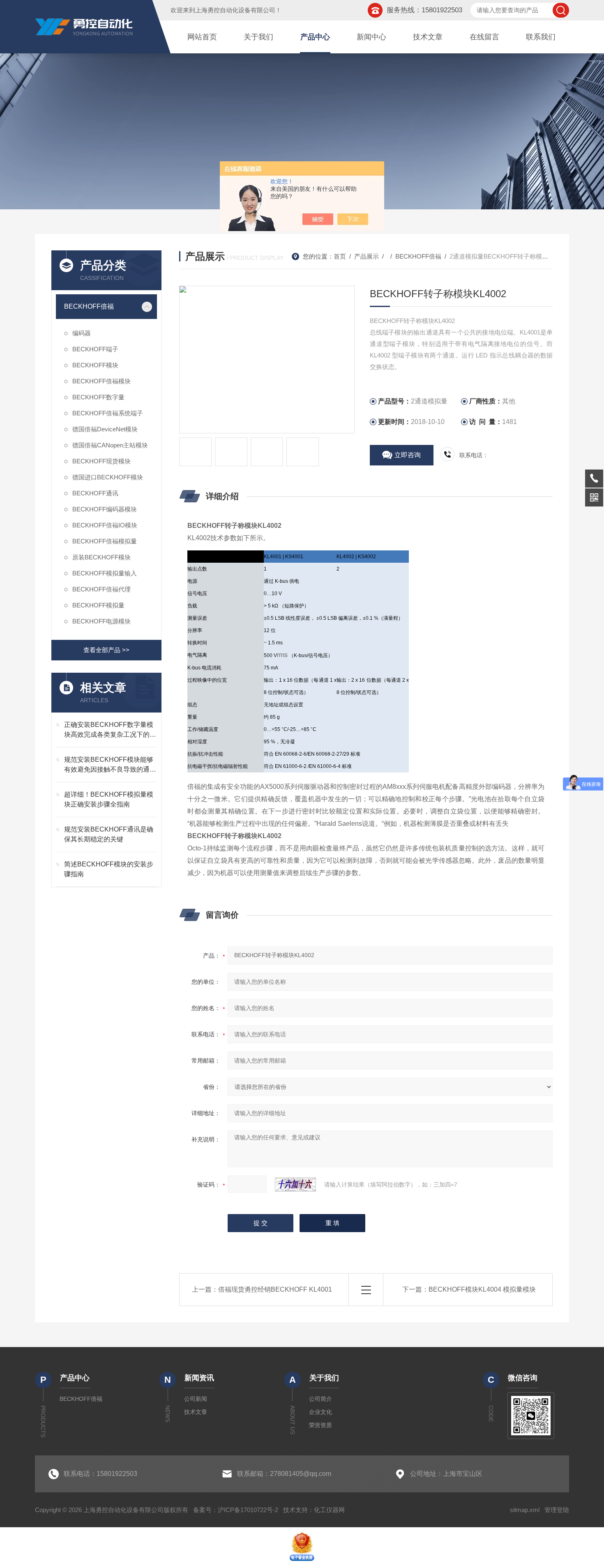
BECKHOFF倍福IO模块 (104, 525)
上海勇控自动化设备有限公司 (235, 10)
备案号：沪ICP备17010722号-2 (235, 1509)
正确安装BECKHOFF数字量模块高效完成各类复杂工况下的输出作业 (110, 730)
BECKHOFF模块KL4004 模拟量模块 (482, 1289)
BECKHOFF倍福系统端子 (107, 413)
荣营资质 (320, 1425)
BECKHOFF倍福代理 (101, 589)
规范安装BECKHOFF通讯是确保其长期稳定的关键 (108, 834)
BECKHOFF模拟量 (98, 605)
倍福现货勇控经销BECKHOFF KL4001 (275, 1289)
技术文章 (428, 37)
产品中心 (315, 37)
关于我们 (258, 37)
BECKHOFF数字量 (98, 397)
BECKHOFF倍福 (89, 306)
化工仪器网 (329, 1509)
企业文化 (320, 1412)
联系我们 (541, 37)
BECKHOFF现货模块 (101, 461)
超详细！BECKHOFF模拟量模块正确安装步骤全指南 (108, 799)
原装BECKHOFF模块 (101, 557)
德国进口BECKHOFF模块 (107, 477)
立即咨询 (407, 454)
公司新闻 (195, 1398)
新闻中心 (371, 37)
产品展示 (366, 256)
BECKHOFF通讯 (95, 493)
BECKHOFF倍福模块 (101, 381)
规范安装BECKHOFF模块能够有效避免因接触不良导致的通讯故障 (110, 765)
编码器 (81, 333)
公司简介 (320, 1398)
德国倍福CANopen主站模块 (110, 445)
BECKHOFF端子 (95, 349)
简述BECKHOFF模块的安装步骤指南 (108, 869)
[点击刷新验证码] (295, 1185)
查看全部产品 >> (106, 649)
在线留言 (484, 37)
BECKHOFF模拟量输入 (104, 573)
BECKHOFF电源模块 (101, 621)
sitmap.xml (524, 1509)
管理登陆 (556, 1509)
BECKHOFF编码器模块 (104, 509)
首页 (340, 256)
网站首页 (202, 37)
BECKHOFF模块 (95, 365)
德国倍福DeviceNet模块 (105, 429)
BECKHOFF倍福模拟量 (104, 541)
